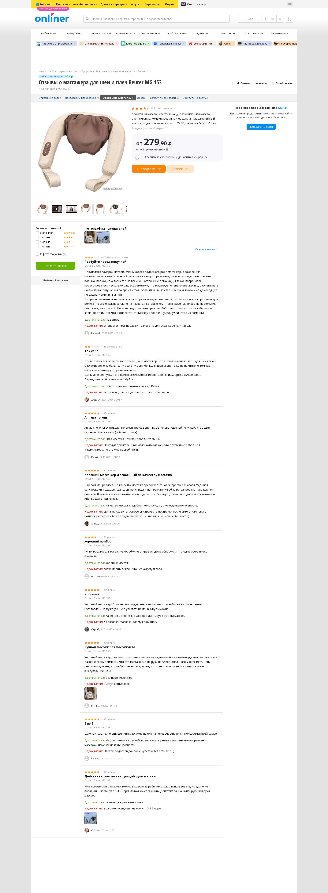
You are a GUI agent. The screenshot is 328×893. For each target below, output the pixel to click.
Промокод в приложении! (57, 43)
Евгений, (96, 333)
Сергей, (95, 629)
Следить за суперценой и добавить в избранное (176, 157)
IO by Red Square (136, 43)
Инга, (94, 705)
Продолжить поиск (261, 126)
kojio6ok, (96, 758)
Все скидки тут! (203, 43)
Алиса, (95, 523)
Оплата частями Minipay (99, 43)
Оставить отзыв (55, 266)
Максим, (96, 576)
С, (92, 830)
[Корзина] (289, 19)
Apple (227, 43)
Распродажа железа (255, 43)
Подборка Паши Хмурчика (295, 43)
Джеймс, (96, 399)
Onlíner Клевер (196, 4)
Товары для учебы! (169, 43)
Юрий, (95, 457)
